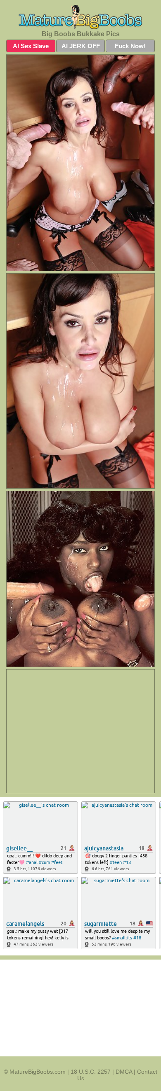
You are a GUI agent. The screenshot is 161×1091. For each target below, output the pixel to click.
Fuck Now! (130, 45)
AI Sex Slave (31, 45)
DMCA (124, 1071)
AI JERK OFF (81, 45)
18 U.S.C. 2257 (91, 1071)
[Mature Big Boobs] (80, 17)
